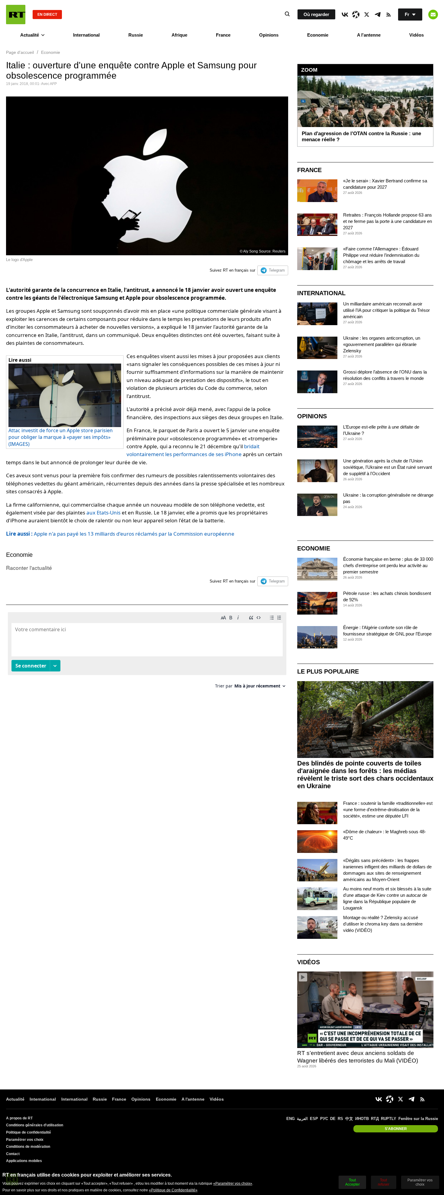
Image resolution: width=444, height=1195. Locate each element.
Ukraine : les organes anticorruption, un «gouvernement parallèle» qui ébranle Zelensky (381, 344)
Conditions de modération (28, 1146)
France (223, 35)
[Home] (15, 14)
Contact (13, 1154)
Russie (135, 35)
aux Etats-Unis (103, 512)
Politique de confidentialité (28, 1132)
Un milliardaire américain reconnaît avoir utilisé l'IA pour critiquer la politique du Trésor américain (386, 310)
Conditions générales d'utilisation (34, 1125)
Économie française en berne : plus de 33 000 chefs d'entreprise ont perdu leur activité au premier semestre (388, 565)
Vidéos (416, 35)
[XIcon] (367, 14)
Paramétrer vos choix (24, 1140)
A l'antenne (369, 35)
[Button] (433, 14)
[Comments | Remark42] (147, 652)
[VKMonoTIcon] (345, 14)
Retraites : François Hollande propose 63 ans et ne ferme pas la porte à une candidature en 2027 (387, 221)
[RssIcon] (388, 14)
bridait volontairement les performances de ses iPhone (193, 450)
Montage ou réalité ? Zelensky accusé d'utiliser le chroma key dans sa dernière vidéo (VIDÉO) (383, 924)
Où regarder (316, 14)
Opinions (268, 35)
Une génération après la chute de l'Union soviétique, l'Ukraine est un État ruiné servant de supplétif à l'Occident (387, 467)
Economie (317, 35)
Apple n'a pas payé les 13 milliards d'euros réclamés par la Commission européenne (120, 533)
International (86, 35)
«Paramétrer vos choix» (232, 1183)
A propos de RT (19, 1118)
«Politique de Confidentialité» (173, 1190)
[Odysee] (356, 14)
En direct (47, 14)
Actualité (29, 35)
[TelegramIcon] (377, 14)
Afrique (179, 35)
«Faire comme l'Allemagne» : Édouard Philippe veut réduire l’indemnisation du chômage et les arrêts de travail (381, 255)
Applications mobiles (24, 1161)
